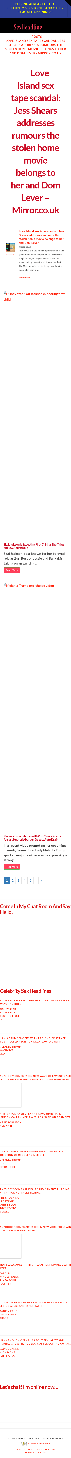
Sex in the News (24, 1449)
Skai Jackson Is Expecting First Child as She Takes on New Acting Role (34, 546)
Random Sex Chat (35, 1452)
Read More (12, 570)
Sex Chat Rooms (47, 1449)
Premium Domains (38, 1443)
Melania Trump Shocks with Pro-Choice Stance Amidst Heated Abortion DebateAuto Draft (32, 837)
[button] (66, 23)
